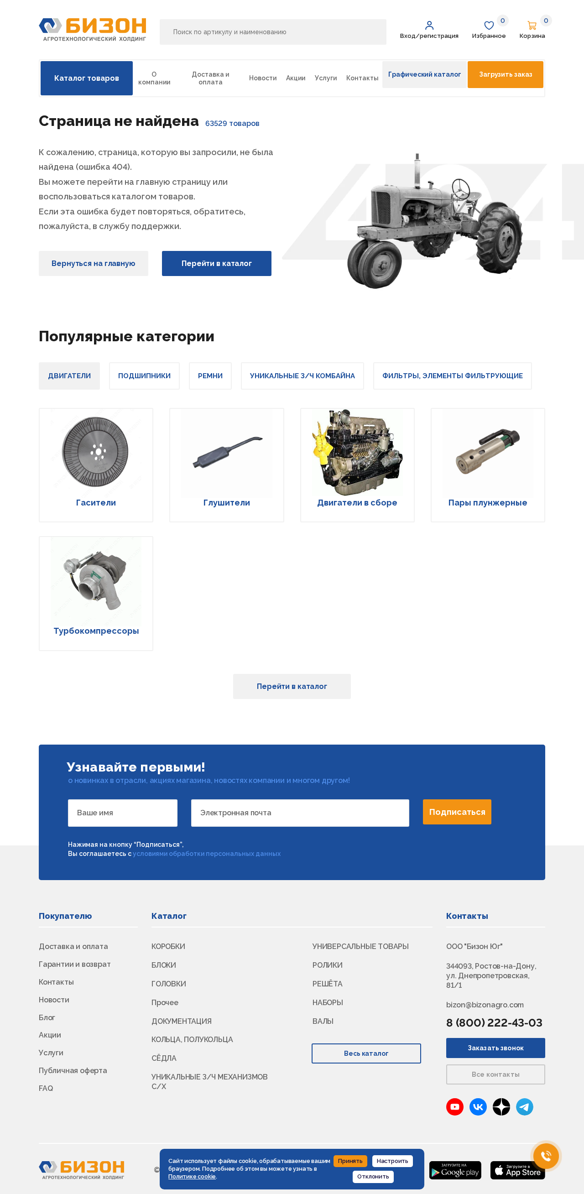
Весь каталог (366, 1053)
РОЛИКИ (328, 965)
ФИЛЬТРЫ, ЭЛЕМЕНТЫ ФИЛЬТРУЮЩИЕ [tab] (452, 376)
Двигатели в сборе (357, 502)
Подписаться (457, 812)
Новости (262, 78)
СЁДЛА (164, 1058)
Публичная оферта (73, 1070)
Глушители (226, 502)
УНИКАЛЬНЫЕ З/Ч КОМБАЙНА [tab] (302, 376)
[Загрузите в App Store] (517, 1169)
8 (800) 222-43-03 (494, 1022)
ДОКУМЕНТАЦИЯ (181, 1021)
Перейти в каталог (217, 263)
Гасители (96, 502)
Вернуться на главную (94, 263)
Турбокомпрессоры (96, 631)
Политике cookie (192, 1176)
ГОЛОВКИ (168, 984)
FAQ (45, 1088)
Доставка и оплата (210, 78)
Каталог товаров (86, 78)
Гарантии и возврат (74, 964)
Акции (295, 78)
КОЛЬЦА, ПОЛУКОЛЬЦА (192, 1039)
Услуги (326, 78)
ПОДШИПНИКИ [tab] (144, 376)
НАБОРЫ (328, 1002)
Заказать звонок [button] (496, 1048)
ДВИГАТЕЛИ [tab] (69, 376)
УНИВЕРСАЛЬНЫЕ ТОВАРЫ (361, 946)
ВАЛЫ (323, 1021)
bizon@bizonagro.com (485, 1005)
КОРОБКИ (168, 946)
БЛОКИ (163, 965)
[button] (429, 30)
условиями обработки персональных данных (207, 853)
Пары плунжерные (487, 502)
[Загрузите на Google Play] (455, 1169)
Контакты (362, 78)
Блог (47, 1017)
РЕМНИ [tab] (210, 376)
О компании (154, 78)
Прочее (164, 1002)
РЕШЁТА (328, 984)
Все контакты (496, 1074)
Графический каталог (424, 74)
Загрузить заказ (505, 74)
